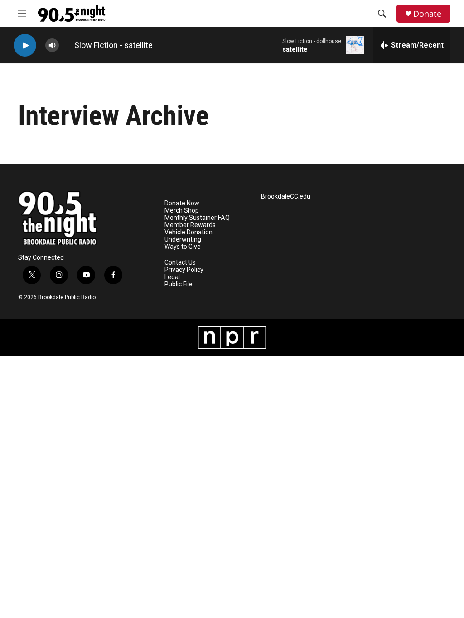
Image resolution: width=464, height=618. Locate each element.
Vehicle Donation (188, 232)
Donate (427, 14)
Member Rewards (190, 225)
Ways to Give (182, 246)
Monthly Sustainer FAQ (197, 217)
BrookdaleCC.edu (285, 196)
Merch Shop (181, 210)
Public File (178, 284)
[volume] (52, 45)
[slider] (66, 45)
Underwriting (182, 239)
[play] (25, 45)
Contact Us (180, 262)
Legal (172, 277)
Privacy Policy (183, 269)
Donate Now (181, 203)
